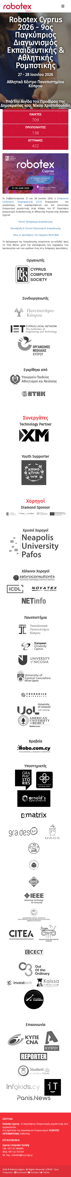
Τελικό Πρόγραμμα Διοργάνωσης (35, 221)
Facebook (21, 1172)
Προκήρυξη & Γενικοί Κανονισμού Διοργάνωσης (35, 228)
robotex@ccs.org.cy (22, 1155)
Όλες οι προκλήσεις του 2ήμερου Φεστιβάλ (35, 235)
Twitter (46, 1172)
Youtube (34, 1172)
